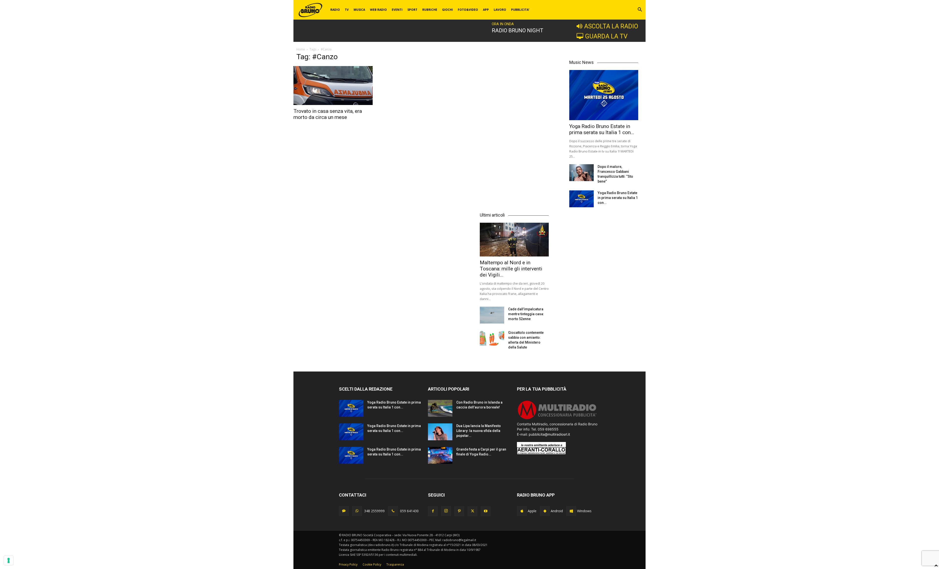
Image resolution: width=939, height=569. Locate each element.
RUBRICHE (429, 10)
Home (300, 49)
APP (486, 10)
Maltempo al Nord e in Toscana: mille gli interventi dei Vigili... (511, 269)
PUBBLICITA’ (520, 10)
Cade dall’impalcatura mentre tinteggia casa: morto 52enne (526, 314)
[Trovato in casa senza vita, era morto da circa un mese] (333, 85)
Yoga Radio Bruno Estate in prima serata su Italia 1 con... (601, 129)
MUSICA (359, 10)
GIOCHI (447, 10)
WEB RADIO (378, 10)
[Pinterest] (459, 511)
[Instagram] (446, 511)
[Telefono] (393, 511)
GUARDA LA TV (606, 36)
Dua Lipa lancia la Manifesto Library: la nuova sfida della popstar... (478, 431)
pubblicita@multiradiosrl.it (549, 434)
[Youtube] (486, 511)
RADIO (335, 10)
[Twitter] (472, 511)
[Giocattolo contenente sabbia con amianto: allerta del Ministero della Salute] (492, 338)
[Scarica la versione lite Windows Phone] (571, 511)
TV (347, 10)
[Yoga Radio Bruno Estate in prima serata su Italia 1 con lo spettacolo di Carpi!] (603, 95)
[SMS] (344, 511)
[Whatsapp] (357, 511)
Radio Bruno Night (517, 30)
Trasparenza (395, 564)
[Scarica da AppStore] (522, 511)
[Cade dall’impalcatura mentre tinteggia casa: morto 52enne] (492, 315)
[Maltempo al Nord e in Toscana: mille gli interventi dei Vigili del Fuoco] (514, 239)
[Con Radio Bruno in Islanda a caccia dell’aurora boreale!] (440, 408)
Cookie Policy (372, 564)
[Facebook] (433, 511)
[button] (640, 10)
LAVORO (500, 10)
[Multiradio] (557, 419)
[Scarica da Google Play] (545, 511)
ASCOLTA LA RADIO (611, 26)
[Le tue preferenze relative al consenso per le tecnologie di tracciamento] (8, 560)
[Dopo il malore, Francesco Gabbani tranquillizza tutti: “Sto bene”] (581, 172)
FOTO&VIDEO (468, 10)
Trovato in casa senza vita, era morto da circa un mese (327, 114)
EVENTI (397, 10)
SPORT (412, 10)
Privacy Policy (348, 564)
